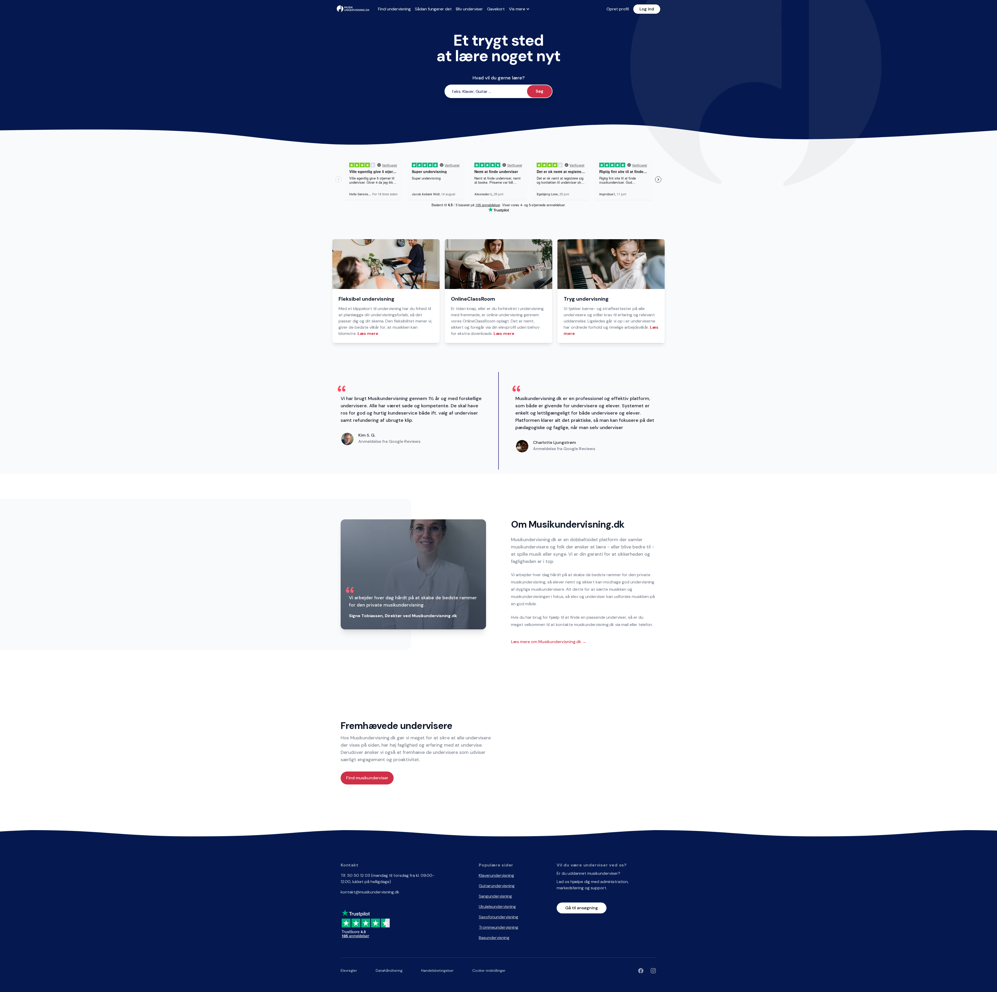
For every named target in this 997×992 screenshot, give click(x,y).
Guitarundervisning (497, 885)
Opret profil (618, 9)
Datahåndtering (389, 970)
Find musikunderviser (367, 778)
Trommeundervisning (498, 927)
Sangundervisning (495, 896)
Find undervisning (394, 9)
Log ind (646, 9)
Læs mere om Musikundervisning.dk (548, 641)
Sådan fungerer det (433, 9)
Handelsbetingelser (437, 970)
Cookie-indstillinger (489, 970)
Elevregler (349, 970)
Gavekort (496, 9)
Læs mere (368, 333)
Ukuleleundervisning (497, 906)
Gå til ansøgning (581, 908)
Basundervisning (494, 937)
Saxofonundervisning (498, 917)
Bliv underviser (469, 9)
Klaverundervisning (496, 875)
